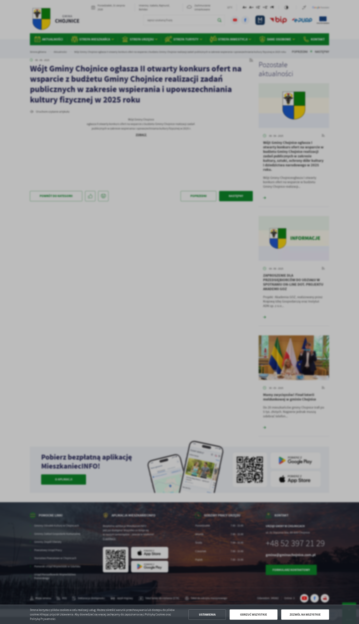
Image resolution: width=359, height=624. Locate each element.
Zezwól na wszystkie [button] (305, 615)
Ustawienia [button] (207, 615)
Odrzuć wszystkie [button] (253, 615)
